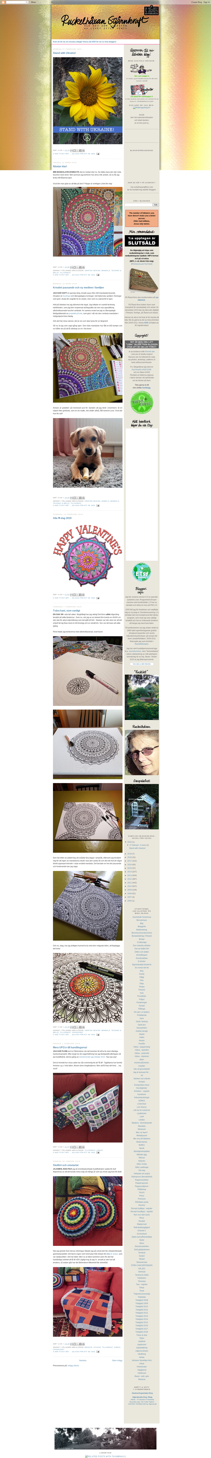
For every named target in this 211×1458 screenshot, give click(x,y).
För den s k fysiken (142, 1012)
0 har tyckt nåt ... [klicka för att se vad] (74, 154)
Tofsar (141, 1288)
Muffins (142, 1145)
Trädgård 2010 (141, 1306)
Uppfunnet (141, 1345)
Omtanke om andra (142, 1174)
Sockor (142, 1256)
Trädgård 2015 (141, 1322)
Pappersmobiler (141, 1180)
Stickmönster (141, 1262)
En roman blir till (142, 968)
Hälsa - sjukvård (142, 1050)
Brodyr (88, 1347)
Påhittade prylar (141, 1202)
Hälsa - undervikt (142, 1053)
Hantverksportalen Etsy (142, 1393)
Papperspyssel (141, 1183)
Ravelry (142, 1205)
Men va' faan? (142, 1132)
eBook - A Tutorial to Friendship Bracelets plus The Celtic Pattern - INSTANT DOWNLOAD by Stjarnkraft (142, 1402)
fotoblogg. (146, 388)
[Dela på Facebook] (80, 150)
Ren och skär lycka (142, 1215)
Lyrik (142, 1116)
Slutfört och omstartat (65, 1165)
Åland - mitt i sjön (142, 1376)
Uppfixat (141, 1341)
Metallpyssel (142, 1135)
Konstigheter (141, 1088)
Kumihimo (141, 1094)
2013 (129, 875)
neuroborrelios (135, 651)
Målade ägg (142, 1154)
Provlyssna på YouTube (142, 264)
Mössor (142, 1158)
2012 (129, 879)
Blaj (141, 923)
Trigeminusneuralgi (142, 1294)
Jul (142, 1075)
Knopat (142, 1082)
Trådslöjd (142, 1297)
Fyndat (142, 1006)
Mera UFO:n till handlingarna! (70, 1047)
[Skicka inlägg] (97, 154)
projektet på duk (75, 313)
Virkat (100, 1150)
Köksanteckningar (141, 1097)
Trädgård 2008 (141, 1300)
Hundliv (105, 501)
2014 (129, 872)
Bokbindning (141, 930)
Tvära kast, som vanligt (66, 610)
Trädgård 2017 (141, 1329)
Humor (142, 1040)
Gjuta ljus (142, 1025)
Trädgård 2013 (141, 1316)
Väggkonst (77, 1032)
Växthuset (142, 1373)
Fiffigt (141, 977)
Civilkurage (142, 942)
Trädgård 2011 (142, 1310)
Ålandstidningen (141, 644)
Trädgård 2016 (141, 1325)
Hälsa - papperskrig (141, 1047)
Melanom (142, 1129)
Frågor (142, 999)
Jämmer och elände (141, 1079)
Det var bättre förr (142, 949)
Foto (142, 993)
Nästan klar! (60, 166)
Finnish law (150, 351)
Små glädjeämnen (142, 1249)
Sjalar (141, 1240)
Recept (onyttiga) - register (142, 1211)
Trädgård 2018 (141, 1332)
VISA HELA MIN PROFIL (142, 664)
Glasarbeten (142, 1028)
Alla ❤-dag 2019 (62, 518)
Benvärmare (142, 920)
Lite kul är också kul (141, 1110)
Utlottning (142, 1354)
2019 (129, 854)
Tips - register (142, 1284)
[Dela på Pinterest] (83, 150)
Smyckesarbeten (142, 1246)
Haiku (141, 1037)
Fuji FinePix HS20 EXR (141, 370)
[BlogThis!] (74, 150)
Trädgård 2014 (141, 1319)
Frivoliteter (141, 996)
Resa (141, 1218)
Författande (142, 1015)
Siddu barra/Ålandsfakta (142, 1237)
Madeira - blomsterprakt (142, 1123)
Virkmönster (142, 1367)
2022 (129, 842)
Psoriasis (142, 1199)
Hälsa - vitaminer (142, 1056)
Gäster (142, 1034)
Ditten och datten (142, 952)
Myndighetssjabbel (142, 1151)
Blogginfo (142, 926)
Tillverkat (65, 273)
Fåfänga (141, 1009)
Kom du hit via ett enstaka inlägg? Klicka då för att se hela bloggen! (84, 42)
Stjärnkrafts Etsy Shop (142, 1397)
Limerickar (141, 1104)
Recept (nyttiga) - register (141, 1208)
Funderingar (142, 1002)
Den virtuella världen (141, 945)
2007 (129, 897)
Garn (142, 1018)
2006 (129, 901)
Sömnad (141, 1272)
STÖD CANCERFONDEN (141, 1265)
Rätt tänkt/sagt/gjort (142, 1227)
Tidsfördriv (141, 1278)
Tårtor (141, 1338)
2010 (129, 886)
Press (141, 1196)
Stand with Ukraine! (64, 53)
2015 (129, 868)
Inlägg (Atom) (73, 1366)
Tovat (141, 1291)
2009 (129, 890)
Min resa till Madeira (141, 1139)
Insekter (141, 1066)
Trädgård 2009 (141, 1303)
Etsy (141, 971)
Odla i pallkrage (141, 1167)
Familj (141, 974)
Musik (141, 1148)
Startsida (82, 1360)
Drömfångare (141, 955)
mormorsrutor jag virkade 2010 (92, 1057)
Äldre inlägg (117, 1360)
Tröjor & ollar (141, 1335)
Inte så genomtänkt (142, 1069)
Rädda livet (142, 1224)
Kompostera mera (141, 1085)
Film (141, 980)
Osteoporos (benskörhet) (141, 1177)
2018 (129, 857)
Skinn (141, 1243)
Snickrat (141, 1253)
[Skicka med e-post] (71, 150)
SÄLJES (141, 1269)
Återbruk (141, 1379)
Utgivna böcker (141, 1351)
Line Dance (142, 1107)
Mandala (105, 270)
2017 (129, 861)
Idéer (142, 1059)
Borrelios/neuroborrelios (142, 933)
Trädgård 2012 (141, 1313)
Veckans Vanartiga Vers (142, 1360)
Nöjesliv (141, 1161)
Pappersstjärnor (141, 1186)
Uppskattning (141, 1348)
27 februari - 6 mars (138, 845)
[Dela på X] (77, 150)
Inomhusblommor (141, 1063)
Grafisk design (92, 270)
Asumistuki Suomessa (142, 917)
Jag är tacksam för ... (141, 1072)
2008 (129, 893)
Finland (142, 990)
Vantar (141, 1357)
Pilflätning (142, 1189)
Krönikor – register (142, 1091)
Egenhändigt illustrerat (141, 964)
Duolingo (66, 296)
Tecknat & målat (61, 503)
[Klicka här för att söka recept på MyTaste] (141, 107)
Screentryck (142, 1234)
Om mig (142, 1170)
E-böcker (142, 961)
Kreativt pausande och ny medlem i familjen (78, 287)
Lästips (142, 1120)
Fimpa (141, 987)
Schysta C (141, 1230)
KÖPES (142, 1101)
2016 (129, 865)
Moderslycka (141, 1142)
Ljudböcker (141, 1113)
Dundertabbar (142, 958)
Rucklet (142, 1221)
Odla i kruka (142, 1164)
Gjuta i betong (142, 1021)
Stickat (97, 1347)
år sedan (112, 1254)
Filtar (142, 984)
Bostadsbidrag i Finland (142, 936)
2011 (129, 883)
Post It (141, 1192)
